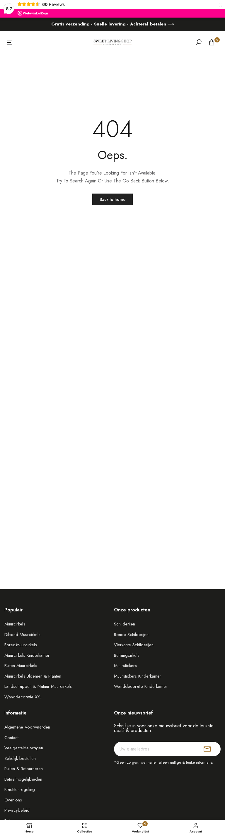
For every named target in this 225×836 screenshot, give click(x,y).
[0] (211, 42)
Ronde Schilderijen (131, 634)
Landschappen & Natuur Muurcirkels (38, 686)
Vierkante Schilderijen (134, 645)
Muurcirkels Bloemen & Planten (32, 676)
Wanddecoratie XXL (22, 697)
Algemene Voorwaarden (27, 727)
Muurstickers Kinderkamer (137, 676)
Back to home (112, 199)
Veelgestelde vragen (23, 748)
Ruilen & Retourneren (23, 768)
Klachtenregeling (19, 789)
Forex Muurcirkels (20, 645)
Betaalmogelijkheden (23, 779)
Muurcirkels (14, 624)
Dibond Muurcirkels (22, 634)
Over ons (13, 800)
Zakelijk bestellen (20, 758)
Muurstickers (125, 665)
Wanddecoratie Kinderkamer (140, 686)
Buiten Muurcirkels (20, 665)
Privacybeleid (17, 810)
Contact (11, 737)
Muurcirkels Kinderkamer (27, 655)
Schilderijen (124, 624)
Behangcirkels (126, 655)
